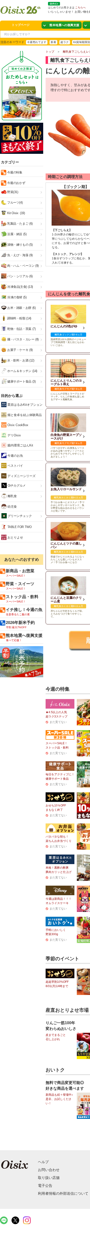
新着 (53, 42)
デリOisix (13, 435)
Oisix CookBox (17, 425)
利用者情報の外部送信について (63, 1193)
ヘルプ (43, 1162)
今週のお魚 (14, 455)
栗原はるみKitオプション (24, 404)
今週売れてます (36, 42)
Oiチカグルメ (16, 485)
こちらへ (80, 7)
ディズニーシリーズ (21, 476)
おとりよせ (14, 537)
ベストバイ (14, 465)
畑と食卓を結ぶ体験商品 (24, 415)
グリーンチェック (19, 516)
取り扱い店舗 (49, 1178)
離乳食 (12, 496)
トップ (50, 51)
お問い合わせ (49, 1170)
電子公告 (45, 1185)
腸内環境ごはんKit (19, 445)
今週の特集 (14, 172)
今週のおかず (15, 183)
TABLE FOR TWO (19, 527)
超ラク (64, 42)
